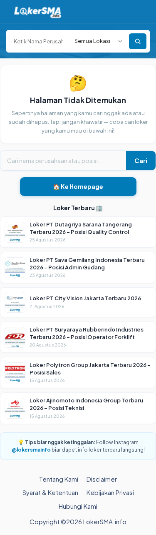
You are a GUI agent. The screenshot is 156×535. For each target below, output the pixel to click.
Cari (140, 160)
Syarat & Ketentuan (50, 492)
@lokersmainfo (31, 450)
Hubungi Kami (78, 506)
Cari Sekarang (137, 41)
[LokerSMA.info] (37, 11)
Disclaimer (102, 479)
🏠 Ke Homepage (78, 186)
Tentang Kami (58, 479)
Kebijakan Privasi (110, 492)
